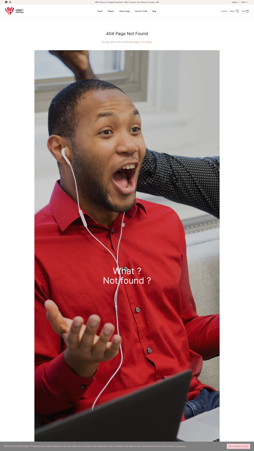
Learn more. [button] (181, 446)
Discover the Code (127, 245)
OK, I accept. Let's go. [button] (238, 446)
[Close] (153, 195)
